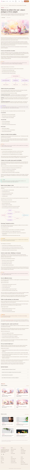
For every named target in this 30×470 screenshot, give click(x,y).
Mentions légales (23, 462)
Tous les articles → (27, 414)
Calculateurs (22, 449)
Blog (19, 1)
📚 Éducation (2, 7)
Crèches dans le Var (13, 458)
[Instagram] (1, 454)
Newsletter (27, 1)
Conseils (7, 1)
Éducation (7, 5)
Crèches (13, 1)
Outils (10, 1)
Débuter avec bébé (13, 449)
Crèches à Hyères (13, 461)
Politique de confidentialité (24, 464)
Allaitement (12, 450)
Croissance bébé (23, 453)
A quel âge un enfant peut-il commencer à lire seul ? (9, 369)
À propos (22, 1)
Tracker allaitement (23, 450)
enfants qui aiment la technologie (8, 319)
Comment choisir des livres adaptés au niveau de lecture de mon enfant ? (11, 372)
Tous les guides (13, 453)
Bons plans (16, 1)
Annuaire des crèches (14, 462)
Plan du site (22, 461)
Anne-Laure (22, 458)
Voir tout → (27, 385)
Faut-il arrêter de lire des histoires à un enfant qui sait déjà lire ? (10, 377)
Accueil (2, 5)
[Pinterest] (3, 454)
